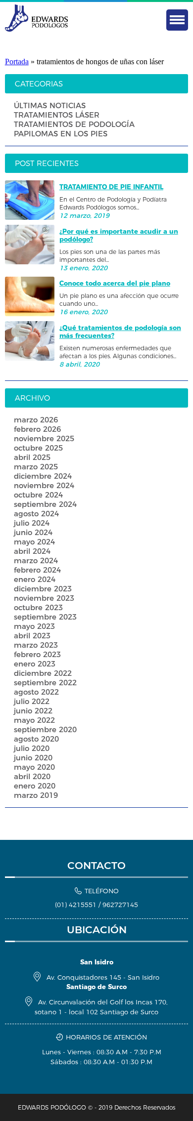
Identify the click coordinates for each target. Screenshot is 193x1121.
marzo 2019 (36, 795)
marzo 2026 (36, 419)
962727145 (120, 905)
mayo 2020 (34, 767)
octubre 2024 (38, 494)
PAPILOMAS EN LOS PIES (60, 133)
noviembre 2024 (44, 485)
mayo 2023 (34, 626)
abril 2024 (32, 551)
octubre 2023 (38, 607)
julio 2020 (31, 748)
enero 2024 (34, 579)
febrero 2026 (37, 429)
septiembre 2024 (45, 504)
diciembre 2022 (43, 673)
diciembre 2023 (43, 588)
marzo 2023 (36, 645)
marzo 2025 (36, 466)
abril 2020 (32, 776)
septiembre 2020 (45, 729)
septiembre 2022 (45, 682)
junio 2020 (33, 757)
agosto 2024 (36, 513)
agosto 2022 (36, 692)
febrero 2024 (37, 570)
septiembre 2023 (45, 617)
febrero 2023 (37, 654)
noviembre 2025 (44, 438)
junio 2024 (33, 532)
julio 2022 (31, 701)
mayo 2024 (34, 541)
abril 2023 (32, 635)
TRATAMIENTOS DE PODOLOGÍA (74, 124)
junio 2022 (33, 710)
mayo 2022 (34, 720)
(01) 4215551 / (78, 905)
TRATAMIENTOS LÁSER (56, 115)
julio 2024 (31, 523)
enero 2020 (34, 785)
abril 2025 (32, 457)
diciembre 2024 (43, 476)
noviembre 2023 (44, 598)
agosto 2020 (36, 739)
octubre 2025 (38, 448)
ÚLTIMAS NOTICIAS (50, 105)
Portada (17, 61)
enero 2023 (34, 663)
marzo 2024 (36, 560)
